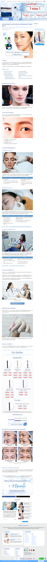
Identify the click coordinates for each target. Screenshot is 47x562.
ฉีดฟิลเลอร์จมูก (27, 542)
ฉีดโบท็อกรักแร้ (33, 538)
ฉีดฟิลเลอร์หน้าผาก (27, 541)
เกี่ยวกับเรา (10, 1)
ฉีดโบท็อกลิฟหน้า (33, 541)
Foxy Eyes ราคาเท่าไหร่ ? (22, 74)
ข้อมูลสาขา (41, 1)
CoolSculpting (17, 556)
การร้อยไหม (3, 211)
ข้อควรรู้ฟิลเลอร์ (19, 1)
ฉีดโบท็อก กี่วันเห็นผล (6, 553)
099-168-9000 (29, 554)
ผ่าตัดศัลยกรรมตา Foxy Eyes (9, 75)
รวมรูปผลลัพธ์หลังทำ (37, 1)
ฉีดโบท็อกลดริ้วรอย (33, 537)
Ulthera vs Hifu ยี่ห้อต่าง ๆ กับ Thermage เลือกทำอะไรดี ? (17, 265)
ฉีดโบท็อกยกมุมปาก (33, 543)
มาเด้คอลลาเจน (17, 554)
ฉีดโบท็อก (32, 535)
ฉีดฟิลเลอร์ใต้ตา (27, 536)
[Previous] (1, 11)
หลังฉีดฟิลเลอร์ (5, 551)
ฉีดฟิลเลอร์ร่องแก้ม (27, 538)
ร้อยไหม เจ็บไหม (5, 552)
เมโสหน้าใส (16, 552)
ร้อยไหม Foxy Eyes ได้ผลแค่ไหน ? (23, 72)
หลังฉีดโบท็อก (5, 550)
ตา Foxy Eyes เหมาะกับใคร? (7, 72)
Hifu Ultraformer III (17, 555)
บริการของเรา (23, 1)
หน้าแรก (8, 1)
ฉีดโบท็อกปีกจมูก (33, 539)
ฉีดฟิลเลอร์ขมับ (27, 540)
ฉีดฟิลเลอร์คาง (26, 537)
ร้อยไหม (14, 28)
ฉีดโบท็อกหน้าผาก (33, 542)
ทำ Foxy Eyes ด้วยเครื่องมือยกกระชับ (10, 78)
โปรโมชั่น (27, 1)
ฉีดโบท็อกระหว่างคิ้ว (33, 544)
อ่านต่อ (15, 519)
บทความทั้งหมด (32, 1)
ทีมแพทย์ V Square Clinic (5, 28)
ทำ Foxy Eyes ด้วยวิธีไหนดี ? (23, 71)
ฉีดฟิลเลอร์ (26, 535)
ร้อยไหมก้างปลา (17, 551)
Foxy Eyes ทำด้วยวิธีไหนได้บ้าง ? (8, 74)
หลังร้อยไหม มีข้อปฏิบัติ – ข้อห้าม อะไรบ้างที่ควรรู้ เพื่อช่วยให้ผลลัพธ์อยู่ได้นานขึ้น (20, 226)
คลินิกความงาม (26, 552)
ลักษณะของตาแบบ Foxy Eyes (8, 71)
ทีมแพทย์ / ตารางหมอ (14, 1)
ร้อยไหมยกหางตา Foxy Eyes (9, 77)
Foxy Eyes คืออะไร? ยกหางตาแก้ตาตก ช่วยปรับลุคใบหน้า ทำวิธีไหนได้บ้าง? (17, 25)
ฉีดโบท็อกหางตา (33, 540)
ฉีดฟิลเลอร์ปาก (27, 539)
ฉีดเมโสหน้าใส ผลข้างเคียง (6, 554)
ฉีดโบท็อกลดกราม (33, 536)
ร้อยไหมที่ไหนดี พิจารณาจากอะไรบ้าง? (16, 303)
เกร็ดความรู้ (10, 28)
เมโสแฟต (16, 553)
